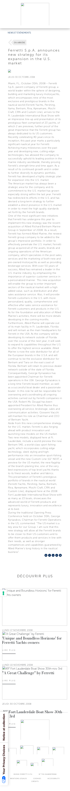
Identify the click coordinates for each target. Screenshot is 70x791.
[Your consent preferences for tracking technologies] (3, 593)
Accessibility (54, 778)
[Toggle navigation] (63, 22)
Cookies (37, 778)
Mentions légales (18, 778)
